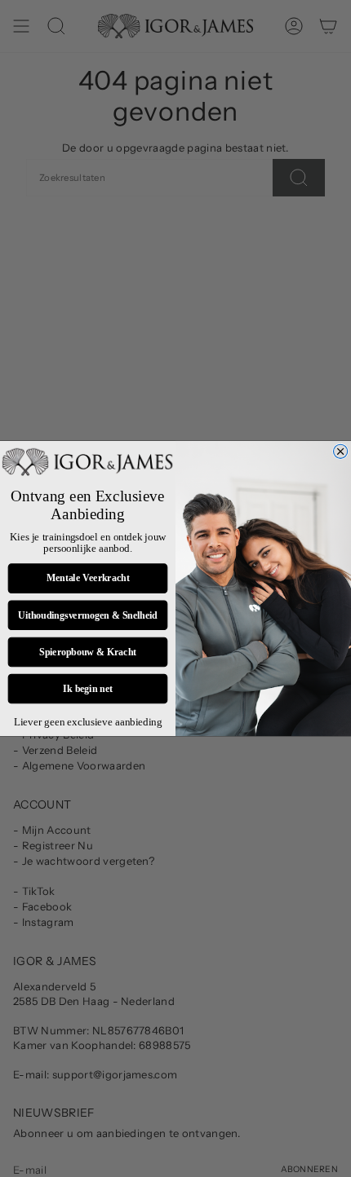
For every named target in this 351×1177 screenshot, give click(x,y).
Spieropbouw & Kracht (87, 651)
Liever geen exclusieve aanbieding (88, 721)
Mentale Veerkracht (88, 578)
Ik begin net (88, 688)
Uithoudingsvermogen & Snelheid (87, 615)
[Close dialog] (341, 451)
